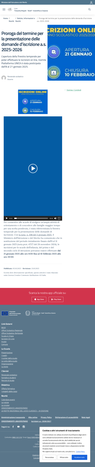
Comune (4, 344)
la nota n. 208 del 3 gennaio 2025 (35, 234)
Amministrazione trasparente (13, 417)
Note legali (86, 417)
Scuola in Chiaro (7, 336)
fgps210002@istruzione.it (36, 437)
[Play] (7, 218)
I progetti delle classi (9, 391)
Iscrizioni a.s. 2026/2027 (41, 421)
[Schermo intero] (59, 218)
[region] (64, 444)
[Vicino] (88, 428)
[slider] (31, 218)
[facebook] (13, 427)
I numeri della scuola (9, 358)
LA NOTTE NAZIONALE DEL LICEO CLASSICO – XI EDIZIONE (25, 410)
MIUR (3, 327)
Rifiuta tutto (64, 457)
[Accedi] (91, 2)
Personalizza (49, 457)
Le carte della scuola (9, 361)
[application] (33, 168)
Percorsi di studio (7, 380)
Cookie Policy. (80, 451)
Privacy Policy (46, 417)
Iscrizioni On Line (7, 338)
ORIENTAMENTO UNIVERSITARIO (14, 408)
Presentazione (6, 352)
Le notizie (5, 402)
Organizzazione (7, 363)
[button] (33, 168)
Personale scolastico (9, 374)
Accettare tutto (79, 457)
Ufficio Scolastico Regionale (11, 330)
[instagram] (24, 427)
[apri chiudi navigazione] (4, 9)
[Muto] (55, 218)
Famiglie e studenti (8, 377)
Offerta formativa (8, 388)
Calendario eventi (8, 399)
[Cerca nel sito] (89, 9)
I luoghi (4, 355)
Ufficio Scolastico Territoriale (12, 333)
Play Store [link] (57, 299)
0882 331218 (17, 437)
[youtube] (18, 427)
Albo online (32, 417)
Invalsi (3, 341)
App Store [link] (40, 299)
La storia (4, 366)
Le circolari (5, 405)
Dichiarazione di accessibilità (66, 417)
